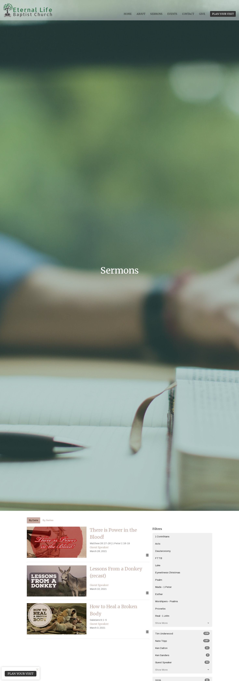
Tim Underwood (181, 633)
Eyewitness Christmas (167, 572)
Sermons (156, 13)
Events (172, 13)
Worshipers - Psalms (166, 601)
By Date (33, 520)
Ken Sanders (181, 655)
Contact (188, 13)
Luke (157, 565)
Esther (159, 594)
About (141, 13)
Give (202, 13)
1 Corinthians (162, 536)
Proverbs (160, 608)
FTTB (158, 558)
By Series (48, 520)
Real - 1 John (162, 616)
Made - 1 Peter (163, 587)
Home (128, 13)
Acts (157, 543)
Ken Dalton (181, 648)
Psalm (158, 580)
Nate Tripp (181, 640)
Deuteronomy (163, 551)
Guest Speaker (181, 662)
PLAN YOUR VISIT (223, 13)
